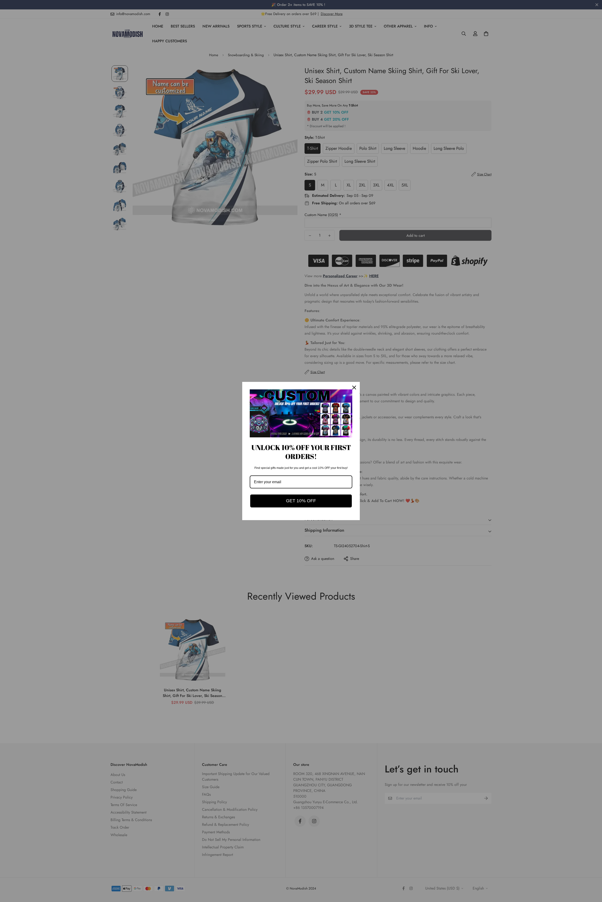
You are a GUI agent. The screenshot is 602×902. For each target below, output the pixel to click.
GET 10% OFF (301, 500)
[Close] (354, 387)
